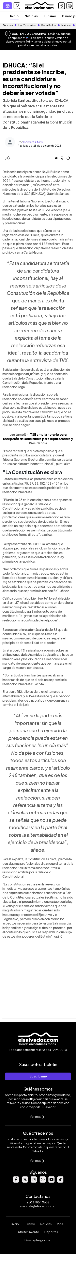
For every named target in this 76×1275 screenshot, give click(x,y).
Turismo (50, 16)
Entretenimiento (28, 1232)
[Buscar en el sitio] (17, 5)
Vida (60, 1224)
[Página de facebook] (16, 1181)
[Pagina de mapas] (61, 5)
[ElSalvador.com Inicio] (39, 5)
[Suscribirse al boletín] (7, 5)
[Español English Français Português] (69, 5)
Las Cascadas (27, 25)
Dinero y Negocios (37, 1240)
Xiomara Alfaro (33, 142)
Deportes (51, 1232)
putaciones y (63, 439)
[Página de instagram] (33, 1181)
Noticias (31, 16)
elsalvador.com (15, 41)
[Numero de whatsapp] (42, 1181)
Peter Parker (49, 25)
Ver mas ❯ (37, 1116)
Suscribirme (38, 1076)
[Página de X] (24, 1181)
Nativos (66, 25)
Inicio (14, 16)
